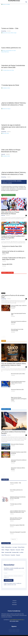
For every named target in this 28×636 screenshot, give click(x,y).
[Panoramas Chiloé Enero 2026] (5, 392)
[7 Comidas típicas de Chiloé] (14, 76)
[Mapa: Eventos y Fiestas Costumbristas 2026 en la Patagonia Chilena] (5, 400)
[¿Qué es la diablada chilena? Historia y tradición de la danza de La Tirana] (14, 93)
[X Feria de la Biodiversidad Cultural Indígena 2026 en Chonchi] (5, 384)
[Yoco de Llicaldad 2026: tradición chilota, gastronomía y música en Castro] (14, 353)
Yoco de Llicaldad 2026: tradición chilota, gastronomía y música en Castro (13, 364)
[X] (17, 630)
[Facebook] (10, 630)
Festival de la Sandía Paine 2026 (12, 246)
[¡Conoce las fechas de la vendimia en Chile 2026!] (5, 324)
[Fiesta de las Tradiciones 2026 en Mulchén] (5, 470)
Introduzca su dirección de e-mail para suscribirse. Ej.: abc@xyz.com (13, 576)
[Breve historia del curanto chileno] (5, 376)
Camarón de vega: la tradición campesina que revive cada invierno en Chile (13, 127)
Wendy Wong (3, 31)
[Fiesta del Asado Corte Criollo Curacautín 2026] (5, 332)
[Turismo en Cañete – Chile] (14, 15)
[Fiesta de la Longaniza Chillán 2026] (5, 527)
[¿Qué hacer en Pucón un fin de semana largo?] (14, 284)
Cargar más (13, 539)
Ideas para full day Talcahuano (17, 444)
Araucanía (3, 293)
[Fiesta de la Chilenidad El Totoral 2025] (5, 534)
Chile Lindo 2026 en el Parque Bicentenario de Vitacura (10, 212)
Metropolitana (4, 209)
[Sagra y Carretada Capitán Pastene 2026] (5, 316)
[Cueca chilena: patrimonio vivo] (14, 38)
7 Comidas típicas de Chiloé (10, 85)
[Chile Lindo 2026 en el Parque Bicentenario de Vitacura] (14, 140)
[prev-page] (2, 269)
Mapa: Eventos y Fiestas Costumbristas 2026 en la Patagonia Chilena (18, 399)
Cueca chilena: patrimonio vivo (11, 48)
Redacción (3, 154)
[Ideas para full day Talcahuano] (5, 447)
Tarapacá (3, 429)
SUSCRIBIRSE (8, 580)
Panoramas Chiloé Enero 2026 (17, 389)
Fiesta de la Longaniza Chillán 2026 (17, 525)
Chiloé (3, 361)
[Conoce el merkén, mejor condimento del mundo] (5, 308)
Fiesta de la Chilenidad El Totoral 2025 (18, 532)
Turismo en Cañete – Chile (9, 28)
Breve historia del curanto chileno (18, 373)
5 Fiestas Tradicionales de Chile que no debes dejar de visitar (14, 258)
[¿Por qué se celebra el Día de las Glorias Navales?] (14, 421)
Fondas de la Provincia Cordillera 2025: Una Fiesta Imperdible (13, 237)
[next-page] (4, 269)
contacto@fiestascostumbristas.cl (17, 619)
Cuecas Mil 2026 (7, 264)
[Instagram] (14, 630)
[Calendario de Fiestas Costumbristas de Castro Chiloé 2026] (14, 56)
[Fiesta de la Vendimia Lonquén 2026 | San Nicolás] (5, 454)
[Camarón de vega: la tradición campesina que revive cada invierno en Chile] (14, 115)
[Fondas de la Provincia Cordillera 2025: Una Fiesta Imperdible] (14, 228)
